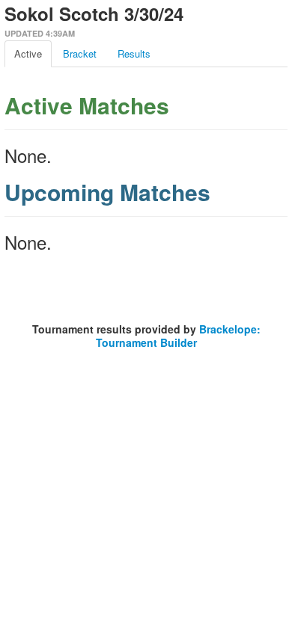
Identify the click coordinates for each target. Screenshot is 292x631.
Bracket (80, 53)
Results (134, 53)
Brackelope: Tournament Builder (178, 335)
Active (28, 53)
